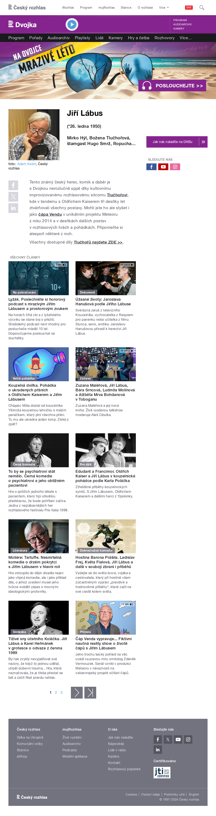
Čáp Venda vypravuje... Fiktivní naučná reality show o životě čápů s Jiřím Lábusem (104, 643)
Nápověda (116, 744)
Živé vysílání (71, 737)
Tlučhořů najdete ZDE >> (99, 242)
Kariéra (113, 756)
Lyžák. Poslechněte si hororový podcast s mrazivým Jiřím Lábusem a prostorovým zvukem (38, 304)
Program (86, 7)
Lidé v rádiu (117, 750)
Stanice (126, 7)
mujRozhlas (107, 7)
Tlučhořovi (117, 195)
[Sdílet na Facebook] (13, 185)
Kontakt (114, 763)
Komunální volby (30, 744)
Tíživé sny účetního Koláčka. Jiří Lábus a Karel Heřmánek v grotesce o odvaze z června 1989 (37, 646)
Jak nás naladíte (120, 737)
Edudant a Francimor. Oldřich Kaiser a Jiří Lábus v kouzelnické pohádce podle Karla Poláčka (105, 476)
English (194, 794)
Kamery (178, 28)
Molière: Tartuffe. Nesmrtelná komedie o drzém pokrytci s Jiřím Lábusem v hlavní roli (35, 562)
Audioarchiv (182, 24)
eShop (22, 756)
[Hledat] (202, 7)
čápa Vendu (50, 214)
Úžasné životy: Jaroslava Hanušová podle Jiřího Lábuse (103, 301)
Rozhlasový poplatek (124, 769)
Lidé (100, 37)
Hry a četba (139, 37)
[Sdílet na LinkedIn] (13, 208)
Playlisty (82, 37)
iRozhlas (68, 7)
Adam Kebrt (26, 164)
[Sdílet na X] (13, 197)
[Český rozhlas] (27, 7)
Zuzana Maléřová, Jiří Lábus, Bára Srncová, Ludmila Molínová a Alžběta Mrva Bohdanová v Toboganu (105, 392)
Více (186, 37)
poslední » (90, 693)
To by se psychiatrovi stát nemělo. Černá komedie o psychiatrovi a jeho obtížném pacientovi (36, 478)
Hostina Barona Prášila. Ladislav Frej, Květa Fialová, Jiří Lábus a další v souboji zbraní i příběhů (105, 562)
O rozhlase (145, 7)
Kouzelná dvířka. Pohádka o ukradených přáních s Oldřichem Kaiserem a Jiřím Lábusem (35, 392)
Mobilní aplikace (75, 756)
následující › (77, 693)
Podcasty (69, 750)
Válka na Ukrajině (30, 737)
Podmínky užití (174, 794)
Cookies (131, 794)
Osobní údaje (150, 794)
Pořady (36, 37)
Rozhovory (165, 37)
